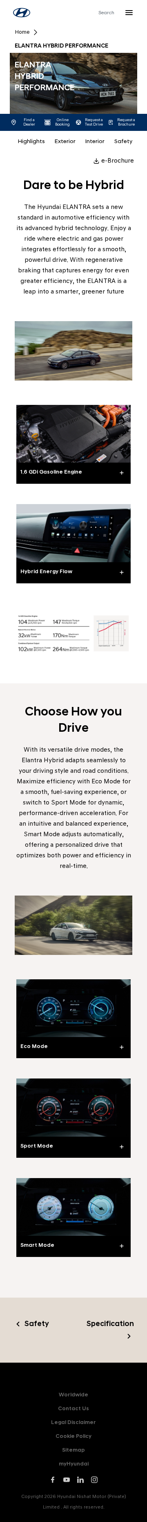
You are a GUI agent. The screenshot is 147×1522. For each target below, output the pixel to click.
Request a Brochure (126, 122)
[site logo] (21, 12)
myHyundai (74, 1464)
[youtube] (66, 1479)
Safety (123, 141)
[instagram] (94, 1479)
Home (22, 31)
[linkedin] (80, 1479)
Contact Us (73, 1408)
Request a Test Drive (94, 122)
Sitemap (73, 1450)
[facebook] (53, 1479)
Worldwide (73, 1395)
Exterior (65, 141)
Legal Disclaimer (73, 1422)
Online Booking (62, 122)
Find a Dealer (29, 122)
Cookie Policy (73, 1436)
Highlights (31, 141)
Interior (95, 141)
